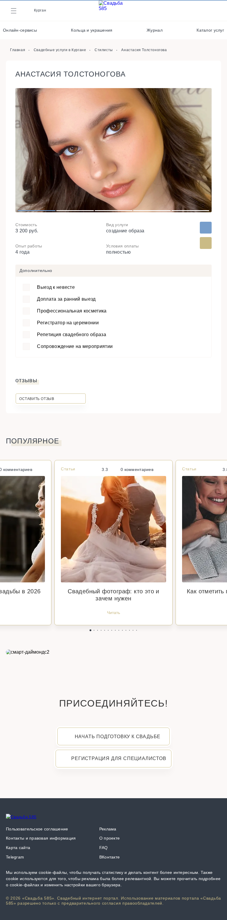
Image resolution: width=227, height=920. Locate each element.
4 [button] (152, 210)
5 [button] (190, 210)
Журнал (155, 30)
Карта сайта (18, 847)
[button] (90, 630)
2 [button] (75, 210)
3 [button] (113, 210)
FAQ (103, 847)
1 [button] (36, 210)
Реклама (107, 829)
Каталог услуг (210, 30)
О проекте (109, 838)
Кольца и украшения (91, 30)
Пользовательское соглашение (37, 829)
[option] (113, 150)
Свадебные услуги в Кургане (60, 50)
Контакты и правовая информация (41, 838)
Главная (17, 50)
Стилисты (104, 50)
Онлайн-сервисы (20, 30)
